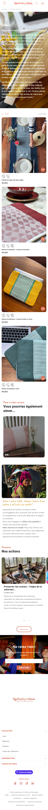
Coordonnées (17, 798)
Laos (4, 736)
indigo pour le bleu (26, 85)
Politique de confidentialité (16, 802)
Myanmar (5, 741)
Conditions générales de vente (20, 795)
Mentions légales (37, 795)
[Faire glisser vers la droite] (28, 620)
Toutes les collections (10, 751)
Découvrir (24, 629)
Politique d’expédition (30, 798)
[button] (4, 2)
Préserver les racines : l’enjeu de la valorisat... (23, 588)
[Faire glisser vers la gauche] (19, 620)
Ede (7, 455)
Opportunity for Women (22, 792)
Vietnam (5, 746)
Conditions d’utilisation (34, 802)
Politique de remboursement (25, 805)
